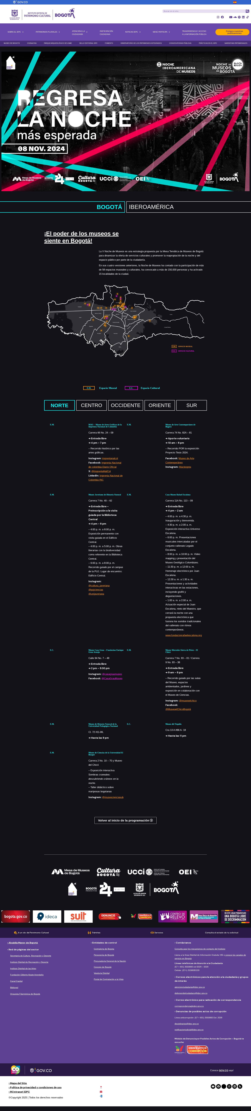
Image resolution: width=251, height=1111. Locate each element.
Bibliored (14, 987)
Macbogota (185, 467)
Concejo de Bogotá (102, 967)
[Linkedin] (243, 17)
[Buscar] (247, 11)
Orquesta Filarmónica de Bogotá (25, 994)
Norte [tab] (59, 405)
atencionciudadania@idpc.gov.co (190, 987)
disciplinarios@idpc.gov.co (187, 1024)
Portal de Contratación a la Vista (108, 979)
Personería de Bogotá (104, 955)
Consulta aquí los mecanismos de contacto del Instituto (200, 949)
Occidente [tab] (125, 405)
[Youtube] (230, 17)
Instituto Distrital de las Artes (23, 968)
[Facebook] (222, 17)
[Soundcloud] (235, 17)
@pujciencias (95, 589)
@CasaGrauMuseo (112, 678)
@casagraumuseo (112, 674)
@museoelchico (188, 700)
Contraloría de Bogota (104, 949)
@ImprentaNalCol (101, 471)
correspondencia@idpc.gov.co (189, 1006)
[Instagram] (218, 17)
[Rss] (240, 1086)
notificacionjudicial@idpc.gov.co (189, 1029)
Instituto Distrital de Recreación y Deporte (29, 962)
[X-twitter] (226, 17)
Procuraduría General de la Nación (110, 961)
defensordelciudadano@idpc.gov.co (191, 993)
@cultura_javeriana (99, 585)
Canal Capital (16, 981)
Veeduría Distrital (102, 973)
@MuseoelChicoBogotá (178, 709)
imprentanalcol (110, 458)
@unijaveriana (96, 594)
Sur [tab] (191, 405)
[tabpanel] (125, 612)
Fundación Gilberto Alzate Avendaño (27, 975)
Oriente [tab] (160, 405)
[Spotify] (239, 17)
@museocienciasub (112, 797)
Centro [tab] (91, 405)
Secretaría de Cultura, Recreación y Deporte (30, 956)
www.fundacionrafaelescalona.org (183, 635)
